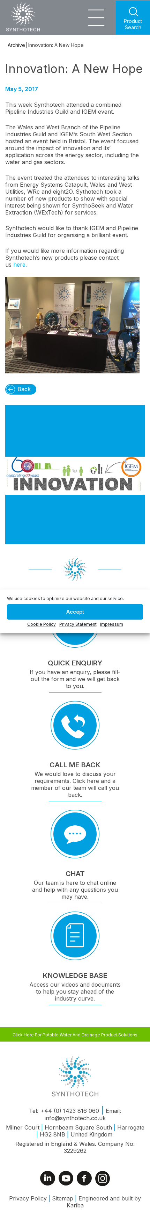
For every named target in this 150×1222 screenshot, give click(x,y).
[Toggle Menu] (96, 17)
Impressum (111, 623)
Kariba (75, 1205)
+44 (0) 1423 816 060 (69, 1110)
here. (20, 264)
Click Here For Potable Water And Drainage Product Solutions (75, 1034)
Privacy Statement (78, 623)
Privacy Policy (28, 1198)
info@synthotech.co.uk (75, 1118)
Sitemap (62, 1198)
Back (24, 389)
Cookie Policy (41, 623)
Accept (75, 611)
